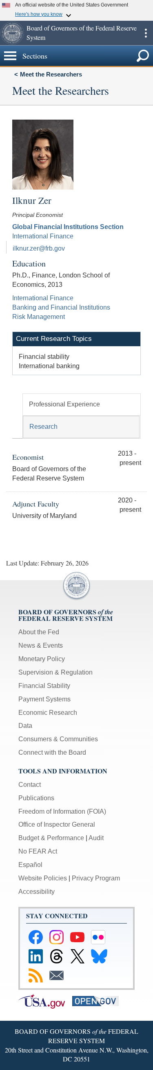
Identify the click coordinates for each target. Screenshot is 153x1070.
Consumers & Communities (58, 739)
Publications (36, 798)
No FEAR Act (37, 851)
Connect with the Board (52, 752)
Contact (29, 784)
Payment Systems (44, 699)
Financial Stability (44, 685)
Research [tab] (43, 426)
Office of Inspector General (56, 824)
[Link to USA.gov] (45, 1000)
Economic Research (47, 712)
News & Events (40, 645)
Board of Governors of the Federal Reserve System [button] (82, 32)
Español (30, 864)
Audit (96, 837)
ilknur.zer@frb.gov (39, 248)
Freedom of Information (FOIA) (62, 811)
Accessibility (36, 891)
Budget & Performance (51, 837)
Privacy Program (96, 878)
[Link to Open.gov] (98, 1000)
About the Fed (38, 632)
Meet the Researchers (51, 74)
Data (25, 725)
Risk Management (38, 316)
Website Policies (42, 878)
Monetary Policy (41, 658)
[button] (12, 33)
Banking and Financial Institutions (61, 307)
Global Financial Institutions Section (68, 226)
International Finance (42, 236)
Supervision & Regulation (55, 672)
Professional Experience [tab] (64, 404)
